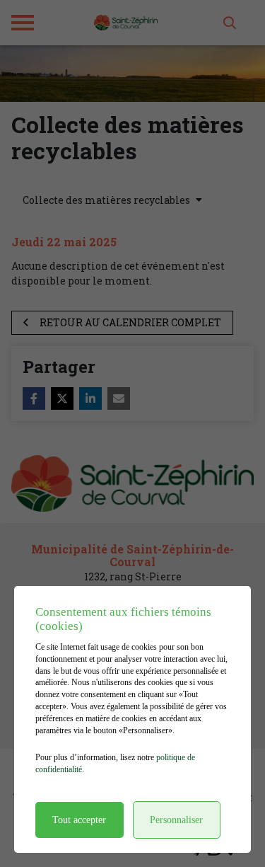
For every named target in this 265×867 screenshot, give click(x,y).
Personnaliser (176, 820)
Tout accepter (79, 820)
